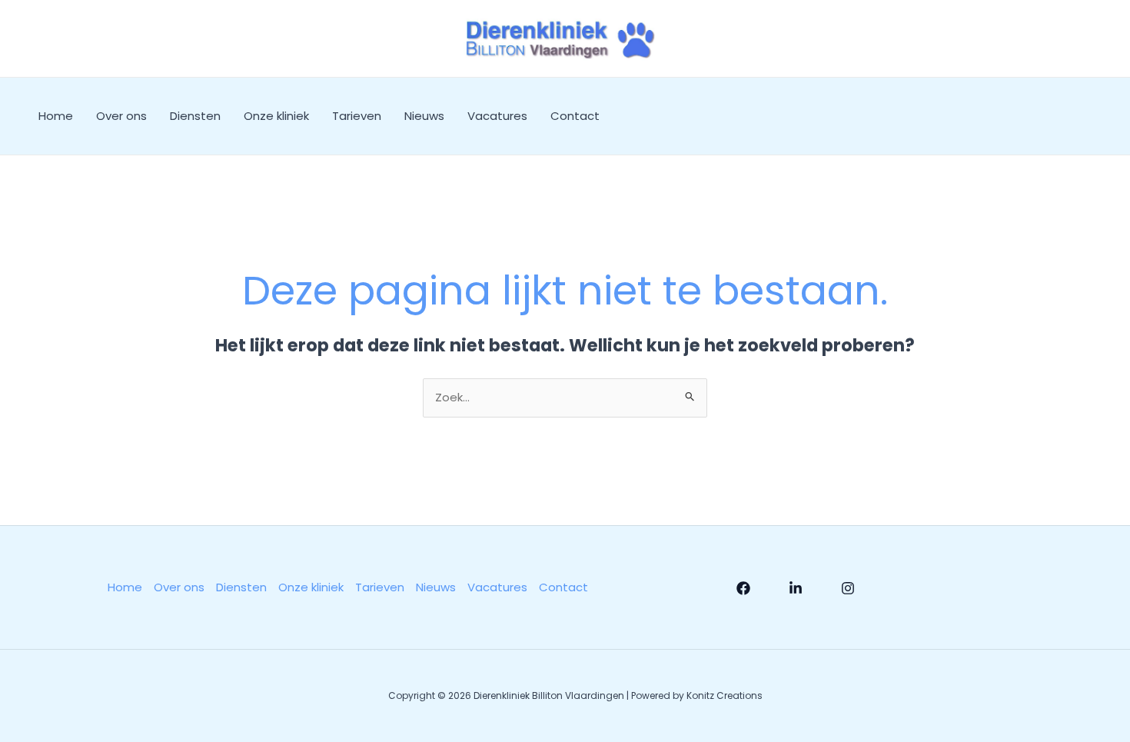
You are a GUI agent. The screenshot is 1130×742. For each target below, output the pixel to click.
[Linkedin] (796, 588)
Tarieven (356, 116)
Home (55, 116)
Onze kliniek (276, 116)
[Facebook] (743, 588)
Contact (575, 116)
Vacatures (497, 116)
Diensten (195, 116)
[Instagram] (848, 588)
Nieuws (424, 116)
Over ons (121, 116)
